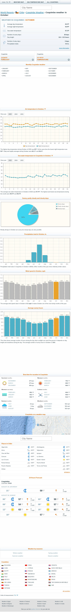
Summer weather (17, 556)
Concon (3, 456)
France (30, 571)
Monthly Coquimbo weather (35, 64)
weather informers (35, 609)
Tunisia (6, 585)
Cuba (6, 568)
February (5, 71)
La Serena (40, 456)
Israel (53, 574)
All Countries (52, 2)
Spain (53, 579)
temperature (42, 58)
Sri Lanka (7, 582)
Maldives (31, 576)
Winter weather (17, 553)
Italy (6, 576)
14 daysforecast (5, 58)
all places (67, 472)
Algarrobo (4, 447)
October (52, 71)
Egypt (6, 571)
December (52, 75)
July (27, 73)
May (27, 68)
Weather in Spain (41, 603)
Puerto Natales (6, 466)
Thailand (31, 582)
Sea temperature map (35, 2)
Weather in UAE (59, 601)
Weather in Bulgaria (7, 603)
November (52, 73)
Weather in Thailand (25, 601)
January (5, 68)
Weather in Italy (41, 606)
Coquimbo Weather (35, 12)
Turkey (30, 585)
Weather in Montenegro (8, 606)
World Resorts (7, 12)
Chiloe (3, 469)
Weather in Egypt (6, 601)
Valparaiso (40, 450)
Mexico (6, 579)
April (4, 75)
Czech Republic (56, 568)
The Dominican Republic (59, 582)
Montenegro (32, 579)
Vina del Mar (5, 453)
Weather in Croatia (59, 603)
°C (7, 2)
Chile (21, 12)
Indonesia (31, 574)
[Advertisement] (35, 93)
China (30, 565)
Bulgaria (7, 565)
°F (9, 2)
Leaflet (62, 434)
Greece (54, 571)
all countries (66, 591)
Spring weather (53, 553)
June (27, 71)
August (28, 75)
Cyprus (30, 568)
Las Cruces (5, 459)
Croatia (54, 565)
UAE (52, 585)
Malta (53, 576)
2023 (21, 114)
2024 (15, 114)
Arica (3, 450)
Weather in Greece (24, 603)
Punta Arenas (5, 462)
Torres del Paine (42, 466)
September (53, 68)
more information (64, 48)
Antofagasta (40, 447)
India (6, 574)
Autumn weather (53, 556)
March (4, 73)
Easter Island (41, 459)
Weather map (19, 2)
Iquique (39, 453)
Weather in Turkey (41, 601)
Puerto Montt (41, 462)
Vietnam (7, 588)
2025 (10, 114)
